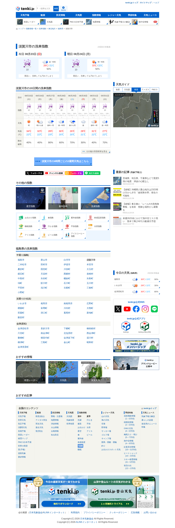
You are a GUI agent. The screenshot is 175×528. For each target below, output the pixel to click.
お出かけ (81, 427)
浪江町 (44, 313)
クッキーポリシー (118, 512)
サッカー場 (106, 431)
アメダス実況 (41, 420)
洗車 (81, 446)
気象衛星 (70, 420)
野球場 (104, 427)
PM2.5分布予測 (24, 442)
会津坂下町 (69, 338)
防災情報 (60, 15)
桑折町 (21, 269)
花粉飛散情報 (129, 417)
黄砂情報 (22, 457)
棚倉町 (67, 278)
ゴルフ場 (105, 435)
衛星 (118, 89)
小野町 (21, 292)
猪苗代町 (45, 338)
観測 (43, 15)
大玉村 (90, 269)
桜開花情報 (129, 423)
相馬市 (44, 303)
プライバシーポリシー (94, 512)
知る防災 (55, 435)
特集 (143, 427)
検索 (56, 9)
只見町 (21, 333)
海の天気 (105, 420)
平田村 (21, 288)
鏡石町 (21, 274)
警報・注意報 (56, 416)
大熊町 (90, 308)
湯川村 (90, 338)
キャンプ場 (106, 438)
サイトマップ (145, 3)
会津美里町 (23, 347)
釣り (103, 446)
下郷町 (67, 328)
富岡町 (44, 308)
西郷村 (67, 274)
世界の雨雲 (23, 446)
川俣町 (67, 269)
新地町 (90, 313)
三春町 (90, 288)
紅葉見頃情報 (130, 448)
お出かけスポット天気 (111, 449)
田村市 (44, 264)
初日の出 (130, 466)
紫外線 (80, 438)
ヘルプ (156, 3)
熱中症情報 (129, 442)
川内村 (67, 308)
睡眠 (79, 449)
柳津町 (21, 342)
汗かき (89, 420)
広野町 (90, 303)
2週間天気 (22, 427)
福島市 (21, 260)
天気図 (78, 15)
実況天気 (39, 424)
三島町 (44, 342)
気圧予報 (22, 424)
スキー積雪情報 (130, 460)
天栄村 (44, 274)
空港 (103, 424)
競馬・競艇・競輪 (109, 442)
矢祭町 (90, 278)
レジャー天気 (114, 15)
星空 (79, 431)
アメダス (145, 89)
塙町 (20, 283)
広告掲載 (135, 512)
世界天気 (22, 420)
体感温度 (81, 442)
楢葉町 (21, 308)
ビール (89, 435)
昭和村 (90, 342)
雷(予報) (21, 449)
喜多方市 (45, 328)
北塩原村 (68, 333)
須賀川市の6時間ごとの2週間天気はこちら (65, 161)
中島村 (21, 278)
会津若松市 (23, 328)
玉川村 (90, 283)
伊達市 (67, 264)
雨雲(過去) (40, 416)
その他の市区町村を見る (96, 151)
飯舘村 (21, 317)
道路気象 (22, 453)
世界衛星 (70, 424)
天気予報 (25, 15)
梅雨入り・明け (130, 435)
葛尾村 (67, 313)
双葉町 (21, 313)
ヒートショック (130, 454)
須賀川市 (91, 260)
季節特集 (132, 15)
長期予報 (22, 431)
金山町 (67, 342)
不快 (89, 424)
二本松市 (22, 264)
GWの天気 (129, 429)
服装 (79, 424)
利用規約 (75, 512)
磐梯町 (21, 338)
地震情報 (55, 420)
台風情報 (55, 431)
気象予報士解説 (148, 416)
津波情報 (55, 424)
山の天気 (105, 416)
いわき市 (22, 303)
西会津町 (91, 333)
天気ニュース (150, 15)
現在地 (63, 10)
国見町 (44, 269)
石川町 (67, 283)
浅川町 (44, 288)
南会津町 (45, 333)
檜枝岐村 (91, 328)
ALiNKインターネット (54, 512)
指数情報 (96, 15)
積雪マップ (23, 438)
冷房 (89, 427)
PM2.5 (154, 89)
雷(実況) (39, 431)
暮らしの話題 (147, 420)
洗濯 (79, 420)
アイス (89, 431)
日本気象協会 (35, 512)
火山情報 (55, 427)
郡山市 (44, 260)
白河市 (67, 260)
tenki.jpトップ (131, 3)
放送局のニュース (149, 424)
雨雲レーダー (24, 435)
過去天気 (39, 427)
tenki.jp (25, 9)
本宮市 (90, 264)
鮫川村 (44, 283)
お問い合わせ (150, 512)
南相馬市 (68, 303)
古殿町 (67, 288)
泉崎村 (90, 274)
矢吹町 (44, 278)
